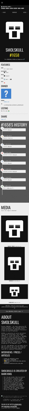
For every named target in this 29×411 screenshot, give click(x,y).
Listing (11, 8)
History (15, 8)
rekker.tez (6, 101)
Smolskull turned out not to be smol (13, 363)
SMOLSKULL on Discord (10, 406)
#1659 (24, 12)
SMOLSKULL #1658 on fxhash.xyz (15, 59)
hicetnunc (13, 383)
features (3, 8)
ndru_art (10, 129)
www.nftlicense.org (15, 400)
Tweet (2, 119)
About (22, 8)
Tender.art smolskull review (11, 358)
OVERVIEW (14, 12)
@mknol (18, 408)
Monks (16, 389)
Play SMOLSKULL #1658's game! (13, 311)
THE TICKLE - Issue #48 (10, 359)
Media (19, 8)
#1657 (4, 12)
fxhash (20, 383)
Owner (7, 8)
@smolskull (18, 404)
